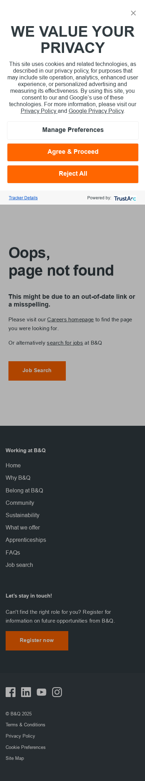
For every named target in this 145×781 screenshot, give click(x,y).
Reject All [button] (73, 174)
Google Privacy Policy (96, 111)
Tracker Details (23, 197)
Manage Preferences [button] (73, 130)
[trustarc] (124, 198)
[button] (133, 12)
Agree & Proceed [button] (73, 152)
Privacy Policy (39, 111)
